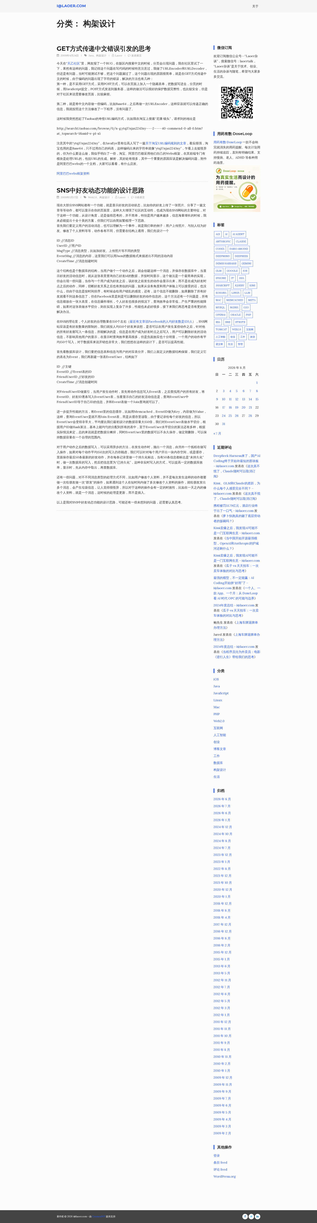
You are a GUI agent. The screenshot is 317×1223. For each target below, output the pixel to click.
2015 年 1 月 (222, 959)
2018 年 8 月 (222, 910)
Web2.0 (92, 197)
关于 (255, 6)
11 (230, 399)
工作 (242, 336)
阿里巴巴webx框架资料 (73, 173)
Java (91, 55)
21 (250, 407)
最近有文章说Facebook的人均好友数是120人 (161, 321)
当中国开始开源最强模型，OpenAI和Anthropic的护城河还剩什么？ (236, 543)
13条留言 (140, 197)
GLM (219, 270)
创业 (232, 336)
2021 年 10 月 (223, 883)
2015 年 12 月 (223, 952)
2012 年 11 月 (222, 980)
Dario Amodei (238, 248)
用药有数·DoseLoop (228, 142)
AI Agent (238, 234)
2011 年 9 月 (222, 1043)
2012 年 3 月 (222, 1008)
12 (236, 399)
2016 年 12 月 (223, 931)
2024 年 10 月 (223, 834)
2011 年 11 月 (222, 1029)
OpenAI (220, 314)
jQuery (239, 285)
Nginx (234, 307)
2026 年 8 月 (222, 799)
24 (223, 416)
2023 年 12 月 (223, 855)
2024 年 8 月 (222, 841)
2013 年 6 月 (222, 966)
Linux (235, 292)
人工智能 (220, 336)
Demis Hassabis (226, 263)
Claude (241, 241)
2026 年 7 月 (222, 806)
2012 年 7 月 (222, 987)
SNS (227, 322)
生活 (230, 344)
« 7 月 (217, 433)
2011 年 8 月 (222, 1050)
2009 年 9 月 (222, 1091)
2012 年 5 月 (222, 1001)
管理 (240, 344)
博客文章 (220, 749)
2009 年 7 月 (222, 1098)
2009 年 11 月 (223, 1084)
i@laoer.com (71, 6)
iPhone (221, 278)
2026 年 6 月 (222, 813)
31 (223, 424)
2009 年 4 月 (222, 1119)
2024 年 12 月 (223, 827)
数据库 (218, 763)
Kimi (252, 285)
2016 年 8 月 (222, 938)
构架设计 (101, 55)
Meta (252, 300)
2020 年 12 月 (223, 890)
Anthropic (223, 241)
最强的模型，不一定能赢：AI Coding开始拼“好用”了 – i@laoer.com (234, 583)
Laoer (118, 55)
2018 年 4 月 (222, 917)
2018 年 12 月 (223, 903)
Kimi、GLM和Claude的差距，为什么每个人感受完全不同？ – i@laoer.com (237, 488)
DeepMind (223, 256)
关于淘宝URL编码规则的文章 (165, 143)
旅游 (252, 336)
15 (257, 399)
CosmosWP (98, 1216)
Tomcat (221, 329)
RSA (218, 322)
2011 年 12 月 (222, 1022)
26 (236, 416)
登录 (217, 1156)
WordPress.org (225, 1176)
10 (223, 399)
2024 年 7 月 (222, 848)
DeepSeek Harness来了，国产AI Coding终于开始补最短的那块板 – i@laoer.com (237, 461)
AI (226, 234)
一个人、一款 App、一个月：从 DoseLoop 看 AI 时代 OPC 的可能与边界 (237, 593)
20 (243, 407)
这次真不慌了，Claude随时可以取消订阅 (237, 471)
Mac (218, 300)
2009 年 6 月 (222, 1105)
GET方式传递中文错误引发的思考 (104, 48)
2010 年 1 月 (222, 1071)
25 (230, 416)
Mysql (220, 307)
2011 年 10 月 (223, 1036)
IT (232, 278)
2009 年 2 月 (222, 1133)
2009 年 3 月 (222, 1126)
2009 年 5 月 (222, 1112)
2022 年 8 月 (222, 869)
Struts (240, 322)
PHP (248, 314)
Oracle (236, 314)
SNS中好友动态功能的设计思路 (100, 190)
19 (236, 407)
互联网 (249, 329)
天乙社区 (73, 63)
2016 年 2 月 (222, 945)
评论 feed (220, 1169)
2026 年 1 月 (222, 820)
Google (232, 270)
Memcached (234, 300)
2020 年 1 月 (222, 897)
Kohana (221, 292)
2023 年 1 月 (222, 862)
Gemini (246, 263)
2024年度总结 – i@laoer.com (234, 605)
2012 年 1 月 (222, 1015)
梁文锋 (219, 344)
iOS (245, 270)
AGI (218, 234)
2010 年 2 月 (222, 1064)
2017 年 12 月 (222, 924)
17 (223, 407)
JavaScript (223, 285)
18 (230, 407)
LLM (247, 292)
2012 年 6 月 (222, 994)
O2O (246, 307)
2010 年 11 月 (223, 1057)
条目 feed (220, 1163)
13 (243, 399)
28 (250, 416)
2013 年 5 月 (222, 973)
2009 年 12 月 (223, 1078)
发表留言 (136, 55)
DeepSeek (241, 256)
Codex (220, 248)
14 (250, 399)
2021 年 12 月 (223, 876)
